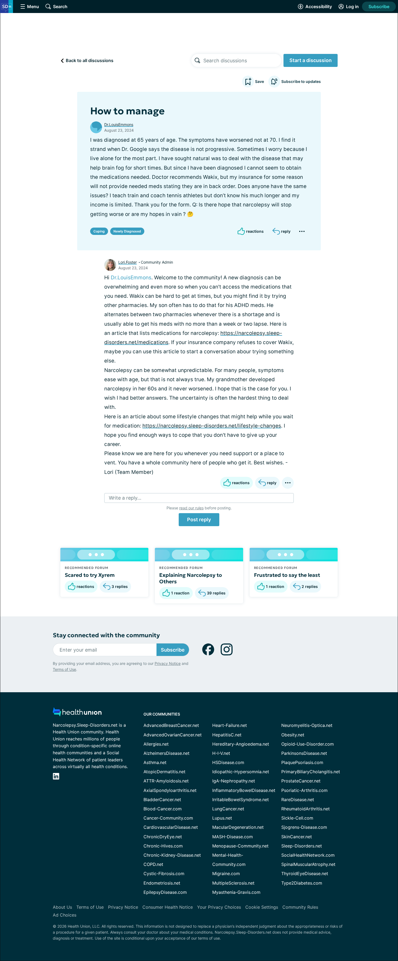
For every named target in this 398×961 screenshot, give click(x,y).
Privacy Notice (168, 663)
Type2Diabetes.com (301, 883)
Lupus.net (222, 818)
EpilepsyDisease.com (165, 892)
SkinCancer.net (296, 836)
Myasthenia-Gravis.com (236, 892)
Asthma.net (155, 762)
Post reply (199, 519)
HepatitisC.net (227, 734)
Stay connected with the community (106, 635)
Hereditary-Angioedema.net (240, 744)
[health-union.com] (77, 713)
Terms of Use (64, 669)
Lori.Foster (127, 262)
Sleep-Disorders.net (301, 846)
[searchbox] (242, 60)
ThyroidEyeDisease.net (304, 873)
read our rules (191, 508)
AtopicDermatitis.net (164, 771)
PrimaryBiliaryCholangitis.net (310, 771)
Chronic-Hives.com (163, 846)
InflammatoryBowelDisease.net (243, 790)
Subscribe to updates (301, 81)
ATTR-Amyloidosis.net (166, 781)
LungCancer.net (228, 808)
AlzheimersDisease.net (166, 753)
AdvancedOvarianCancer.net (172, 734)
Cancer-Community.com (168, 818)
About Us (62, 907)
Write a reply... (125, 498)
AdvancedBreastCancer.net (171, 725)
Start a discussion (310, 60)
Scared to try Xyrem (90, 575)
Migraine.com (226, 873)
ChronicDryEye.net (162, 836)
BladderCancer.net (162, 799)
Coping (99, 231)
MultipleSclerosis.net (233, 883)
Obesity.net (292, 734)
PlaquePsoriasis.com (302, 762)
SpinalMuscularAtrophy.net (308, 864)
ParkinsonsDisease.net (304, 753)
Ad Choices (64, 915)
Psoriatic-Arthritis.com (304, 790)
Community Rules (300, 907)
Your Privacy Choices (219, 907)
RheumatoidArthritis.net (305, 808)
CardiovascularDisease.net (170, 827)
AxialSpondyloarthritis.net (170, 790)
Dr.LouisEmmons (118, 124)
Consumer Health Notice (167, 907)
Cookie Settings (261, 907)
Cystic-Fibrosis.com (163, 873)
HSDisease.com (228, 762)
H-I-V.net (221, 753)
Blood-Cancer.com (162, 808)
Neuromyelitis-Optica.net (306, 725)
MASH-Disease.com (232, 836)
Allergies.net (156, 744)
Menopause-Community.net (240, 846)
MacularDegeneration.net (238, 827)
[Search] (197, 60)
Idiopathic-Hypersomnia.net (240, 771)
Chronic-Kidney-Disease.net (172, 855)
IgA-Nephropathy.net (233, 781)
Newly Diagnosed (127, 231)
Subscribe (378, 6)
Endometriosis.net (161, 883)
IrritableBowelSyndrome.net (240, 799)
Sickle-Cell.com (297, 818)
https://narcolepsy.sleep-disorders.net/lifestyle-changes (211, 426)
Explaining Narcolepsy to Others (190, 578)
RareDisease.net (297, 799)
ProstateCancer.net (301, 781)
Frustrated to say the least (287, 575)
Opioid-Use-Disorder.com (307, 744)
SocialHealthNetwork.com (308, 855)
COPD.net (153, 864)
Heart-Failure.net (229, 725)
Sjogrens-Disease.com (304, 827)
